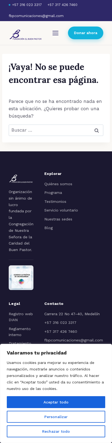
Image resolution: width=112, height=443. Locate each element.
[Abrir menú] (55, 33)
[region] (56, 393)
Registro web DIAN (21, 317)
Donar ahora (85, 33)
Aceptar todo (56, 402)
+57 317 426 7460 (62, 5)
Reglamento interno (20, 332)
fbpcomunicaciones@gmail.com (36, 16)
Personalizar (56, 417)
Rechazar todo (56, 431)
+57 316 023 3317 (27, 5)
